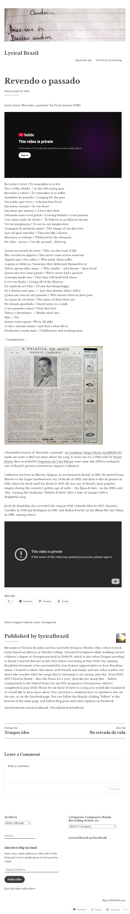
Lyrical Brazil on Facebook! (88, 837)
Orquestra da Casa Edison (55, 461)
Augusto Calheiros (23, 622)
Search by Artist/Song (109, 60)
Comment (115, 789)
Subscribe (15, 879)
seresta (36, 622)
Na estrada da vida (108, 731)
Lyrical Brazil (21, 53)
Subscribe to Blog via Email (20, 847)
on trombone (74, 452)
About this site (83, 60)
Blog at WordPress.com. (114, 900)
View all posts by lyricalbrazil (66, 707)
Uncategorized (48, 622)
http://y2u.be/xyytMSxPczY (102, 452)
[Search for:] (19, 835)
